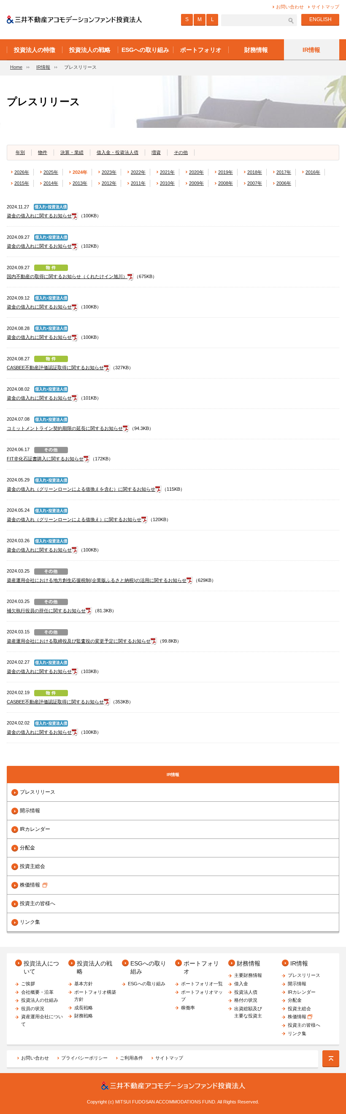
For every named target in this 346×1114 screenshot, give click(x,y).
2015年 (21, 183)
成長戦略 (83, 1007)
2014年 (50, 183)
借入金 (241, 983)
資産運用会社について (42, 1020)
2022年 (138, 172)
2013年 (80, 183)
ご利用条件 (131, 1057)
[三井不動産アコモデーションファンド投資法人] (74, 20)
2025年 (50, 172)
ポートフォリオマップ (202, 996)
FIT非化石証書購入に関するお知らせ (45, 458)
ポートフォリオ (201, 967)
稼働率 (188, 1007)
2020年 (196, 172)
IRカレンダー (35, 829)
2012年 (109, 183)
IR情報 (43, 67)
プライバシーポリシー (84, 1057)
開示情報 (30, 811)
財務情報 (248, 963)
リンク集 (30, 922)
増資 (156, 152)
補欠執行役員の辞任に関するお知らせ (46, 610)
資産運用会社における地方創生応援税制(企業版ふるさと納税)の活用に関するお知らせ (97, 580)
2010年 (167, 183)
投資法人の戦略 (94, 967)
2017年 (283, 172)
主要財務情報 (248, 975)
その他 (181, 152)
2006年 (283, 183)
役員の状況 (32, 1008)
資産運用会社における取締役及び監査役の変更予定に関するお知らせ (79, 641)
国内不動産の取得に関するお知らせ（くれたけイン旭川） (67, 276)
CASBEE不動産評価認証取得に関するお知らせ (55, 367)
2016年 (312, 172)
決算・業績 (72, 152)
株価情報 (30, 885)
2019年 (225, 172)
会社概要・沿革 (37, 992)
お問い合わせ (35, 1057)
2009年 (196, 183)
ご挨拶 (28, 983)
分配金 (27, 848)
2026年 (21, 172)
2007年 (254, 183)
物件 (42, 152)
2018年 (254, 172)
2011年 (138, 183)
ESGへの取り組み (148, 967)
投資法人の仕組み (39, 1000)
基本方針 (83, 983)
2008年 (225, 183)
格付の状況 (245, 1000)
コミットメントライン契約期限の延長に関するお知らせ (65, 428)
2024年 (80, 172)
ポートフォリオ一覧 (202, 983)
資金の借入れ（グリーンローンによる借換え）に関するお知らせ (74, 519)
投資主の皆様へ (37, 903)
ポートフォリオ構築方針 (95, 996)
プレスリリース (37, 792)
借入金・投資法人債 (117, 152)
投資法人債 (245, 992)
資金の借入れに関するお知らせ (39, 215)
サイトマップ (169, 1057)
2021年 (167, 172)
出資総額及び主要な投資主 (248, 1012)
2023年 (109, 172)
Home (16, 67)
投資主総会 (32, 866)
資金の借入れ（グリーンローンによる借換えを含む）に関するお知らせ (81, 489)
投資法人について (41, 967)
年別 (20, 152)
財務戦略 (83, 1015)
